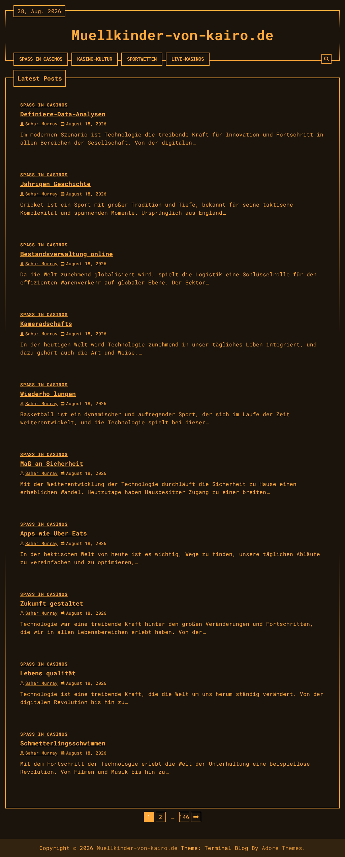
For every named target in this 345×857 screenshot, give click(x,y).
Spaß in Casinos (40, 59)
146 (184, 816)
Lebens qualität (48, 673)
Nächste (196, 817)
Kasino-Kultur (94, 59)
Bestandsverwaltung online (66, 254)
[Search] (326, 59)
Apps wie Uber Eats (53, 533)
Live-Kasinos (187, 59)
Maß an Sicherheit (51, 463)
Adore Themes (282, 847)
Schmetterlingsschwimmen (62, 743)
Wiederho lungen (48, 394)
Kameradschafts (46, 323)
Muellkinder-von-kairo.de (172, 35)
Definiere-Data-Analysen (62, 114)
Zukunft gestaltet (51, 603)
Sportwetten (142, 59)
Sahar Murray (41, 123)
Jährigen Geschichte (55, 184)
